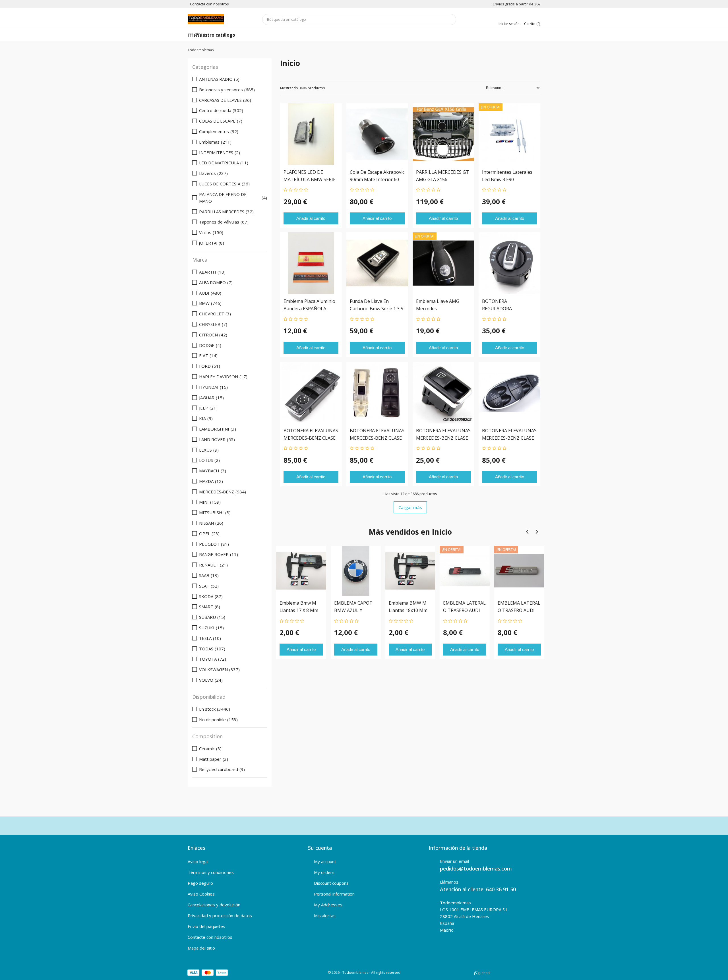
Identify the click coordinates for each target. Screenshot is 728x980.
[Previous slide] (527, 532)
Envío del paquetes (206, 926)
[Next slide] (536, 532)
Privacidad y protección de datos (220, 915)
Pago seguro (200, 883)
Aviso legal (198, 861)
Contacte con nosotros (210, 937)
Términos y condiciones (211, 872)
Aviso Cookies (201, 894)
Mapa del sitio (201, 948)
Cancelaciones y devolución (214, 904)
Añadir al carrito (310, 218)
